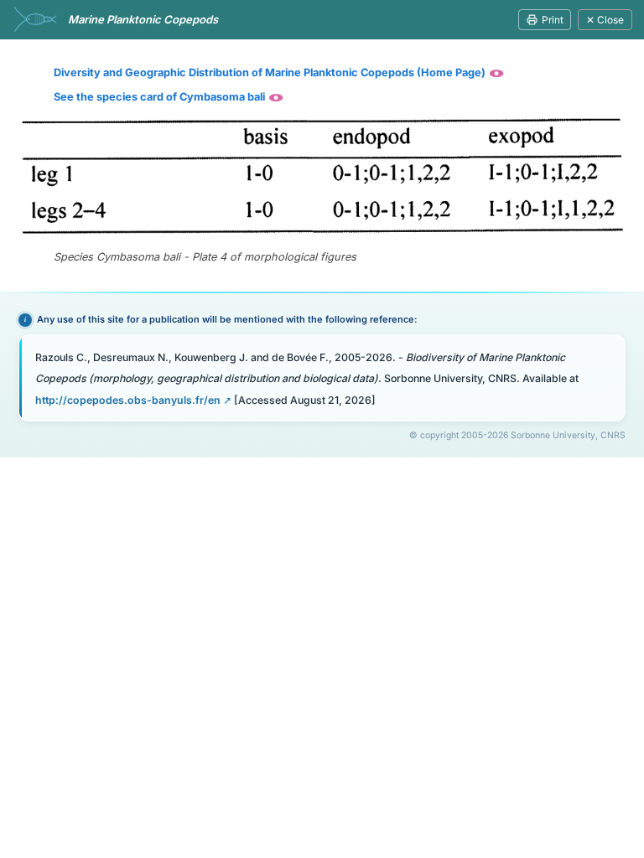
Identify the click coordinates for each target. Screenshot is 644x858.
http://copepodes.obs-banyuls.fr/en (128, 400)
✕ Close (605, 19)
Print (553, 19)
